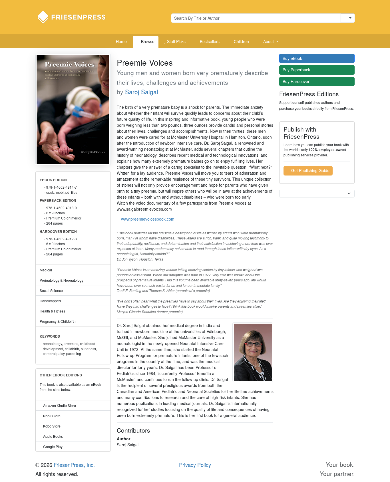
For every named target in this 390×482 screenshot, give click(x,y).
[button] (268, 42)
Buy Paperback (297, 69)
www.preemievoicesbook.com (147, 219)
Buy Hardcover (297, 81)
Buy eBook (293, 58)
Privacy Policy (195, 464)
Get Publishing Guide (309, 170)
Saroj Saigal (141, 91)
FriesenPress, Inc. (74, 464)
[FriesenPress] (75, 16)
